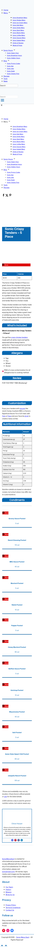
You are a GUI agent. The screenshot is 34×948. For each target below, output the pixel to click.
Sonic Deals (11, 71)
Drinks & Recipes (18, 43)
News (5, 81)
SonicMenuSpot (8, 859)
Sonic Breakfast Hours (14, 55)
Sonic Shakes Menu (19, 20)
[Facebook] (18, 840)
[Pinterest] (15, 840)
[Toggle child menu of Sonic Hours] (14, 50)
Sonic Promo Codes (13, 63)
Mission (8, 892)
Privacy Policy (11, 905)
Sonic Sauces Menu (19, 38)
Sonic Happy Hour (13, 53)
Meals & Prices (17, 45)
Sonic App (10, 66)
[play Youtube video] (17, 390)
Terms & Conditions (13, 907)
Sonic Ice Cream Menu (20, 23)
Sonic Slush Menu (18, 30)
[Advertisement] (17, 210)
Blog (5, 61)
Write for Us (10, 894)
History (8, 889)
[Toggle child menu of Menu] (9, 12)
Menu (5, 13)
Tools (5, 78)
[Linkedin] (22, 840)
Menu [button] (5, 122)
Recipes (6, 76)
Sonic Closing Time (13, 74)
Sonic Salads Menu (19, 40)
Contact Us (10, 910)
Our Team (9, 887)
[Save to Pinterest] (10, 195)
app (5, 796)
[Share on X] (6, 196)
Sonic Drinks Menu (18, 28)
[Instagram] (12, 840)
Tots (3, 416)
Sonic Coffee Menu (19, 35)
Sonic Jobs (10, 69)
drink (26, 416)
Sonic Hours (8, 50)
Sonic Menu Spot (22, 937)
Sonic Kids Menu (18, 25)
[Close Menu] (1, 105)
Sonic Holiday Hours (13, 58)
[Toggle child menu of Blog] (8, 60)
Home (5, 10)
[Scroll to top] (2, 946)
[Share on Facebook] (3, 196)
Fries (9, 416)
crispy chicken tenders (19, 337)
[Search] (18, 85)
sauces (22, 408)
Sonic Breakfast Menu (20, 18)
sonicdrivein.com (8, 871)
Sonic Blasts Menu (19, 33)
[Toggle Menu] (2, 100)
